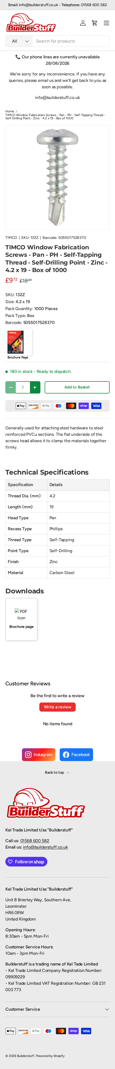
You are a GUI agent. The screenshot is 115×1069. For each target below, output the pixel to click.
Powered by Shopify (50, 1056)
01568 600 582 (34, 840)
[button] (95, 23)
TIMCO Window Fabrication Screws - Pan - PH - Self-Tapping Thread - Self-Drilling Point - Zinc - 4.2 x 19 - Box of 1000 (55, 116)
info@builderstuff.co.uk (45, 847)
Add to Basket (77, 387)
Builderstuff (25, 1056)
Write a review (57, 706)
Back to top (55, 772)
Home (9, 111)
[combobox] (57, 41)
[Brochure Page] (18, 342)
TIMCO (11, 237)
